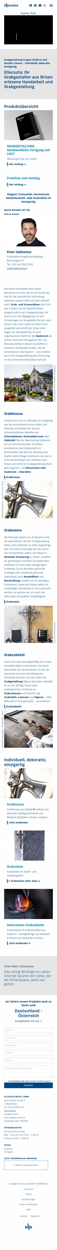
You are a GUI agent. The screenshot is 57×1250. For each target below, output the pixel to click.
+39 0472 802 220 (16, 1107)
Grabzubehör (14, 706)
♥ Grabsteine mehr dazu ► (25, 881)
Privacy (28, 1194)
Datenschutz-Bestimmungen (37, 1081)
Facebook (8, 1149)
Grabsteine (12, 601)
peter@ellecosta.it (17, 268)
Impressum (28, 1189)
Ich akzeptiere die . (29, 1081)
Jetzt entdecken (18, 822)
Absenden (28, 1085)
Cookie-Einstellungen (28, 1204)
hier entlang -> (17, 164)
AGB (28, 1209)
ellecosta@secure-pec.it (14, 1117)
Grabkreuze (13, 477)
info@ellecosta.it (11, 1114)
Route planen (10, 1110)
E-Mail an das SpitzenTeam (26, 1165)
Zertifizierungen (28, 1199)
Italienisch (35, 1216)
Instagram (8, 1152)
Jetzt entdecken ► (20, 943)
